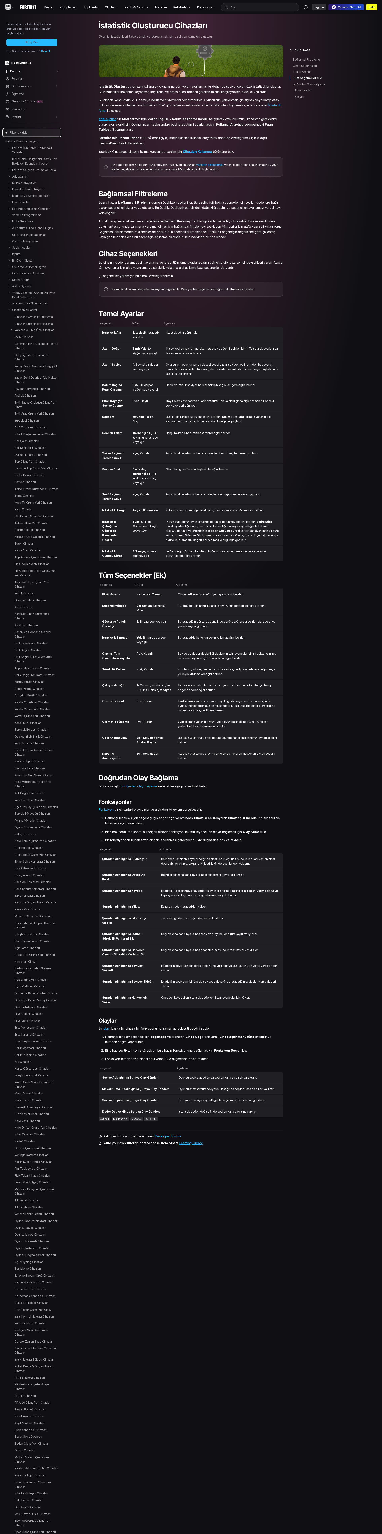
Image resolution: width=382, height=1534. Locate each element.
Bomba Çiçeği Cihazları (30, 529)
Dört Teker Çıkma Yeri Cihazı (33, 1309)
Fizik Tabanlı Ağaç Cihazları (32, 1182)
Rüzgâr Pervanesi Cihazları (32, 388)
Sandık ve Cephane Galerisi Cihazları (33, 634)
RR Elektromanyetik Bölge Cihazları (32, 1386)
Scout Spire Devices (28, 1436)
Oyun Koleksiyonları (25, 241)
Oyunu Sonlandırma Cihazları (33, 827)
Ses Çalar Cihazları (27, 441)
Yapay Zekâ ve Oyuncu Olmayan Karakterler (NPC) (33, 295)
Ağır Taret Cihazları (27, 948)
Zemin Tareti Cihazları (29, 1100)
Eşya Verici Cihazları (28, 1020)
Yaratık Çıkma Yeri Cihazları (32, 716)
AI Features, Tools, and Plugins (32, 228)
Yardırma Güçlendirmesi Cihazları (36, 902)
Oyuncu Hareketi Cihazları (32, 1241)
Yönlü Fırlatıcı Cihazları (29, 743)
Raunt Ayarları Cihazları (30, 1416)
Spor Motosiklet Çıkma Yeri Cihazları (32, 1523)
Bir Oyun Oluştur (23, 260)
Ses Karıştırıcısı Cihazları (30, 447)
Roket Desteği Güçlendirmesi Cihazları (34, 1368)
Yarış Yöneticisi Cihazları (30, 1323)
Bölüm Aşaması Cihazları (30, 1048)
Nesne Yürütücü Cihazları (31, 1289)
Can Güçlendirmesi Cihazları (33, 941)
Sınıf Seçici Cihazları (28, 650)
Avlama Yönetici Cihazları (31, 820)
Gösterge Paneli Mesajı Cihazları (36, 1000)
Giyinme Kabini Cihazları (30, 600)
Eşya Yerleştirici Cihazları (31, 1027)
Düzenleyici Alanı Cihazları (32, 1114)
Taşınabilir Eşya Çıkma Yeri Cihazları (32, 584)
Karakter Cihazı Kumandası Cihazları (32, 616)
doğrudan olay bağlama (139, 786)
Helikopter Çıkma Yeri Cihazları (35, 954)
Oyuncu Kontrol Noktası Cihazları (36, 1220)
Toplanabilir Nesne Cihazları (33, 668)
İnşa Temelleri (21, 202)
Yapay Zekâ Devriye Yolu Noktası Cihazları (36, 380)
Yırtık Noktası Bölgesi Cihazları (34, 1359)
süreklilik (151, 1118)
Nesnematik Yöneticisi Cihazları (35, 1295)
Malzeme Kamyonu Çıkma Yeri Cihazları (34, 1191)
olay (106, 1028)
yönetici (136, 1118)
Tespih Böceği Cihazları (30, 1409)
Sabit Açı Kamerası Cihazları (33, 882)
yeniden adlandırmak (209, 164)
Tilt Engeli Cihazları (27, 1200)
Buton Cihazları (24, 543)
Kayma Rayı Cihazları (28, 909)
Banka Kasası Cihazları (29, 475)
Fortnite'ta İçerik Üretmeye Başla (34, 170)
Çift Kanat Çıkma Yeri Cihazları (34, 516)
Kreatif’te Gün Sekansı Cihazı (34, 775)
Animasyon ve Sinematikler (29, 303)
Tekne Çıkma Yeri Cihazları (32, 523)
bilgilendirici (120, 1118)
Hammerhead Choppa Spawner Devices (35, 925)
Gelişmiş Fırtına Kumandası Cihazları (32, 357)
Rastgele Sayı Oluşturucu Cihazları (31, 1332)
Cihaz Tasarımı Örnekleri (28, 273)
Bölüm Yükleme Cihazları (30, 1054)
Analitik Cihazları (25, 395)
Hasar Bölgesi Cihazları (30, 761)
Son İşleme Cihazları (28, 1268)
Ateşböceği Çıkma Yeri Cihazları (35, 854)
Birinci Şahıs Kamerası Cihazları (35, 861)
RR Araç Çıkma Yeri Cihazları (33, 1402)
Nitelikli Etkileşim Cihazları (31, 1493)
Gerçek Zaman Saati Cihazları (34, 1341)
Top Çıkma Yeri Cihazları (30, 461)
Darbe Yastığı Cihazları (29, 688)
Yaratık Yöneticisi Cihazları (32, 702)
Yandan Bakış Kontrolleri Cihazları (36, 1468)
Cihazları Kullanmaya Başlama (34, 323)
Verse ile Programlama (26, 215)
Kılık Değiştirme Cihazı (29, 793)
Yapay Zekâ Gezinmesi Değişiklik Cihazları (36, 368)
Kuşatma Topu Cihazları (30, 1475)
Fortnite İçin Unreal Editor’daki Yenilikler (32, 150)
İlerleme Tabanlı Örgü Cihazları (35, 1275)
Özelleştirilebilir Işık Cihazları (33, 736)
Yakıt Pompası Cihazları (30, 895)
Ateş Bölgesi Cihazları (29, 847)
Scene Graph (21, 279)
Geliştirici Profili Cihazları (31, 695)
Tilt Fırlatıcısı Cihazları (29, 1207)
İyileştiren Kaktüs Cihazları (32, 934)
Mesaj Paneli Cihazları (29, 1093)
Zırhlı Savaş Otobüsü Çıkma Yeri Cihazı (35, 405)
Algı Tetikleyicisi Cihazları (31, 1168)
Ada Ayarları (20, 176)
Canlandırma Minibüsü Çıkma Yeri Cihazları (36, 1350)
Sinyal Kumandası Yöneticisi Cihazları (33, 1484)
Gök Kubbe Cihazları (28, 1507)
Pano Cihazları (24, 509)
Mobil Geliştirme (22, 221)
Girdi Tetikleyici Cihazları (31, 1007)
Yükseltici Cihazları (27, 420)
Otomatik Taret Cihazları (31, 454)
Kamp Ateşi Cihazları (28, 550)
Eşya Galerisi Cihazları (29, 1013)
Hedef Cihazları (25, 1141)
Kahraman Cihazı (25, 961)
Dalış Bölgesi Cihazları (29, 1500)
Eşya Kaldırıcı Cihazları (29, 1034)
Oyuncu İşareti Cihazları (30, 1234)
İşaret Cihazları (24, 495)
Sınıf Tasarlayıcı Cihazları (31, 643)
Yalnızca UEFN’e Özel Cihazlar (34, 330)
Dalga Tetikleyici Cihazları (31, 1302)
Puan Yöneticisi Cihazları (31, 1430)
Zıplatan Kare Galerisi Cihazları (35, 536)
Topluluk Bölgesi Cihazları (31, 729)
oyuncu (104, 1118)
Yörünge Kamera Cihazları (31, 1154)
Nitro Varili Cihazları (27, 1120)
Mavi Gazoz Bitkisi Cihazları (33, 1514)
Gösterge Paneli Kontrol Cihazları (36, 993)
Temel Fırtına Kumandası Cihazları (36, 489)
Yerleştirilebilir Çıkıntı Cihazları (34, 1214)
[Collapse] (9, 309)
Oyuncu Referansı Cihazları (32, 1248)
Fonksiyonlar (303, 90)
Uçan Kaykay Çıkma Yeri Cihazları (36, 807)
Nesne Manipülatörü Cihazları (34, 1282)
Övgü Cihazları (24, 336)
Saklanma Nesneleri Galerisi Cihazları (33, 970)
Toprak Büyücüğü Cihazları (32, 813)
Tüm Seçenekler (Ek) (307, 78)
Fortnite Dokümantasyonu (22, 141)
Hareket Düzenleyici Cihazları (34, 1107)
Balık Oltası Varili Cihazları (31, 868)
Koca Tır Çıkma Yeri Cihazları (33, 502)
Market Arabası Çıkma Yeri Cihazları (32, 1459)
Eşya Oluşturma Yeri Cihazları (34, 1041)
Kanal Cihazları (24, 607)
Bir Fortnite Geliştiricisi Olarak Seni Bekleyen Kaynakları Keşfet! (34, 161)
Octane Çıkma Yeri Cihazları (33, 1148)
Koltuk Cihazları (25, 593)
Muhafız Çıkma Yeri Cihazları (33, 916)
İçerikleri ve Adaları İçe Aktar (31, 195)
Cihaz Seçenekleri (305, 65)
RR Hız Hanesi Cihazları (30, 1377)
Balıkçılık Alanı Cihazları (29, 875)
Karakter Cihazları (26, 625)
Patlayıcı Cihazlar (26, 834)
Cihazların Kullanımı (24, 310)
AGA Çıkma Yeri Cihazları (31, 427)
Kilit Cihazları (23, 1061)
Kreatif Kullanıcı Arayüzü (28, 189)
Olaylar (299, 96)
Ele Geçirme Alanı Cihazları (32, 564)
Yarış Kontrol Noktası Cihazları (34, 1316)
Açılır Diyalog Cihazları (29, 1261)
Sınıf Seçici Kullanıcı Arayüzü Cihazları (33, 659)
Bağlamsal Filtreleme (306, 59)
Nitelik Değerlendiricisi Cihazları (35, 434)
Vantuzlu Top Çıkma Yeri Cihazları (36, 468)
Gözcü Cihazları (25, 1450)
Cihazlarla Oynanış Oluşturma (34, 316)
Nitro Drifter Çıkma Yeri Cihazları (36, 1127)
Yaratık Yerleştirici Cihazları (32, 709)
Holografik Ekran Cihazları (31, 979)
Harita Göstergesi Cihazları (32, 1068)
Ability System (21, 286)
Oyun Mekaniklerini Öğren (29, 267)
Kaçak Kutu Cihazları (28, 722)
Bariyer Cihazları (25, 482)
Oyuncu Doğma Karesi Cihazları (35, 1255)
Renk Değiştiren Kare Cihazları (35, 675)
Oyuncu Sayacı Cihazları (30, 1227)
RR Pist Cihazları (25, 1395)
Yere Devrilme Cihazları (30, 800)
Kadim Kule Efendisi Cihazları (33, 1161)
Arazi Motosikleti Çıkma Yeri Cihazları (33, 784)
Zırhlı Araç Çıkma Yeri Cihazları (34, 413)
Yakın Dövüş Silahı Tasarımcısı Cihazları (34, 1084)
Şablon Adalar (21, 247)
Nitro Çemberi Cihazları (30, 1134)
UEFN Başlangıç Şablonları (29, 234)
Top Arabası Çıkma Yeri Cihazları (36, 557)
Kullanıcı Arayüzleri (24, 183)
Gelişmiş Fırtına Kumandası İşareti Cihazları (36, 346)
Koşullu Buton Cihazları (29, 681)
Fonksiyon (106, 809)
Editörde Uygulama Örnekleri (31, 208)
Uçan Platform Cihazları (30, 986)
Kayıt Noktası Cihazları (29, 1423)
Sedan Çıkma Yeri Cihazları (32, 1443)
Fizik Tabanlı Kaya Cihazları (32, 1175)
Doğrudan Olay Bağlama (309, 84)
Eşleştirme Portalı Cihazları (32, 1075)
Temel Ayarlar (302, 71)
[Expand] (9, 147)
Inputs (16, 254)
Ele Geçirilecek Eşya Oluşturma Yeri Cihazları (35, 573)
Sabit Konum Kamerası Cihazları (35, 889)
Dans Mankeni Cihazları (30, 768)
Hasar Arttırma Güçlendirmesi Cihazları (34, 752)
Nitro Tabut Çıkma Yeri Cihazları (35, 841)
